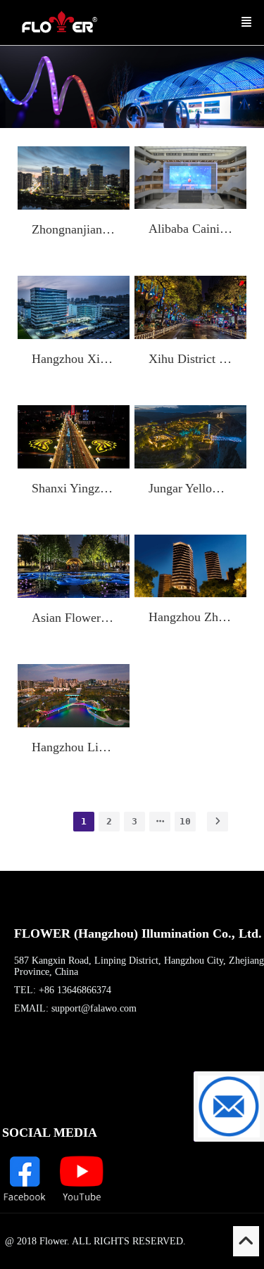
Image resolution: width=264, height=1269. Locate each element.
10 (185, 821)
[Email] (229, 1106)
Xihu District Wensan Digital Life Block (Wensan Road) (190, 359)
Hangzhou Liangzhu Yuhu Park (73, 747)
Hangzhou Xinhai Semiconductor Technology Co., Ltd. (73, 359)
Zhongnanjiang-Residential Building (73, 229)
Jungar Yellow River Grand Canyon (190, 488)
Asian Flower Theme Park (73, 618)
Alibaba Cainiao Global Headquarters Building (190, 229)
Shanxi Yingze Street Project (73, 488)
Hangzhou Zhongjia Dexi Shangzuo (190, 617)
